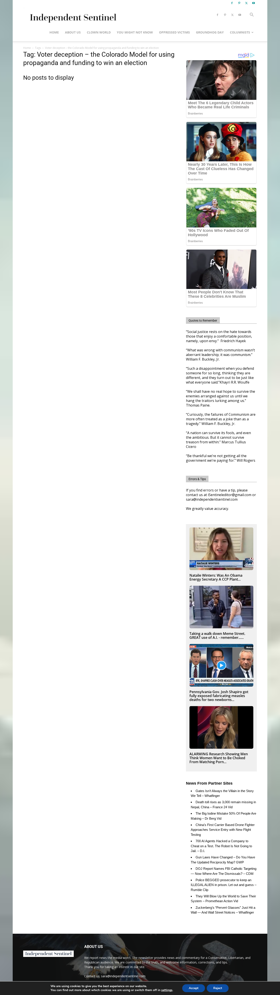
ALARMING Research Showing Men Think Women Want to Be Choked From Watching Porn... (218, 758)
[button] (251, 15)
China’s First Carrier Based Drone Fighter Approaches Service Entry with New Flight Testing (223, 830)
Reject (217, 988)
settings (166, 990)
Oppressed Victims (174, 32)
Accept (193, 988)
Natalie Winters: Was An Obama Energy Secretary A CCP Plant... (215, 577)
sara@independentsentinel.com (123, 976)
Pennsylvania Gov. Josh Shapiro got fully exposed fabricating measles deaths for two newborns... (218, 696)
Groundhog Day (210, 32)
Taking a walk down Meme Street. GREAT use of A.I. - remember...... (217, 635)
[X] (246, 3)
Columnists (240, 32)
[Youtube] (253, 3)
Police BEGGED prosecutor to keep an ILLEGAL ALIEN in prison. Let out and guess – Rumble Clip (223, 885)
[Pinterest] (239, 3)
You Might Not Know (135, 32)
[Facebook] (232, 3)
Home (54, 32)
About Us (73, 32)
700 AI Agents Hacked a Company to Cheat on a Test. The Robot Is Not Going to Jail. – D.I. (221, 846)
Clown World (99, 32)
